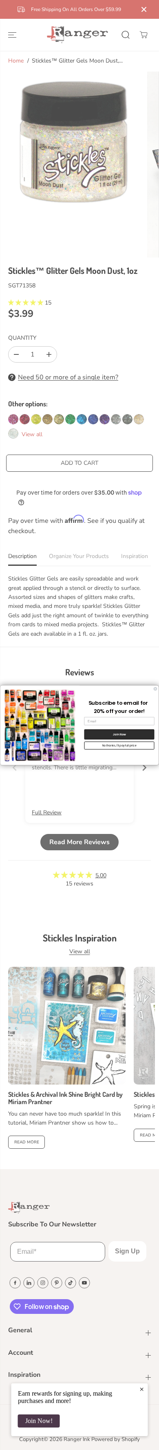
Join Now (119, 734)
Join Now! (39, 1420)
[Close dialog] (155, 689)
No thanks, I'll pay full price (119, 745)
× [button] (141, 1389)
